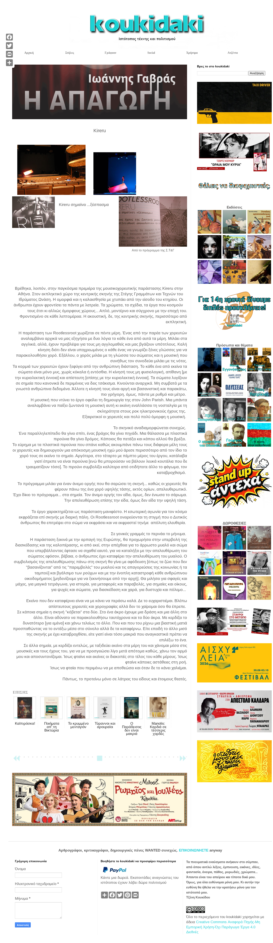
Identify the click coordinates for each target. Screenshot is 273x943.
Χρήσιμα (192, 52)
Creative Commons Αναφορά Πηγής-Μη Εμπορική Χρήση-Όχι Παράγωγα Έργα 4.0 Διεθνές (223, 927)
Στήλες (69, 52)
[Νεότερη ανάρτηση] (16, 760)
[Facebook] (9, 37)
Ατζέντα (233, 52)
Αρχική (29, 52)
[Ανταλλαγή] (9, 62)
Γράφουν (110, 52)
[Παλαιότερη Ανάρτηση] (183, 760)
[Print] (9, 54)
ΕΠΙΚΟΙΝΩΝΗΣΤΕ (194, 850)
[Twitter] (9, 45)
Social (151, 52)
